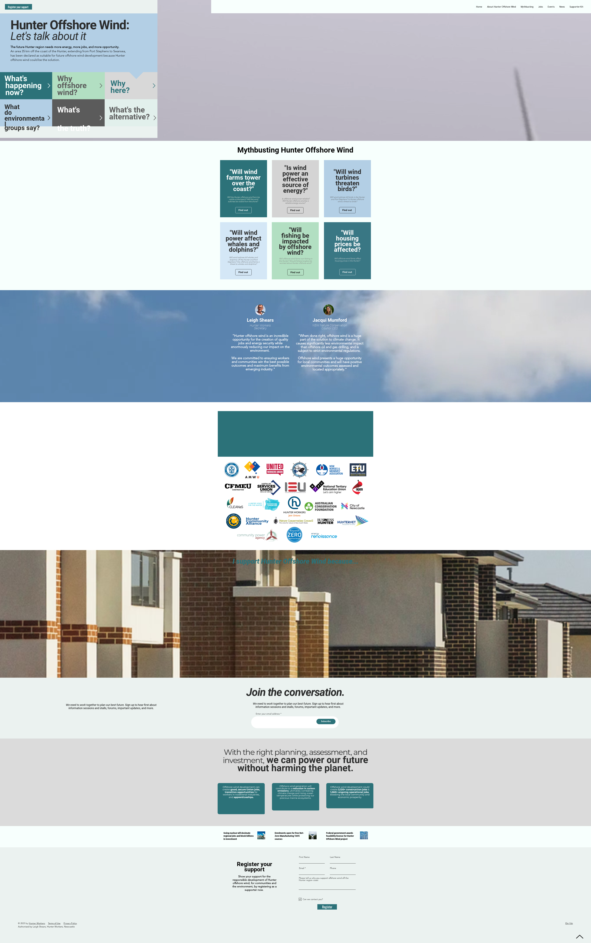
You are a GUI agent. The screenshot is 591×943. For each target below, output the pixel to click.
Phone (333, 868)
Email (301, 868)
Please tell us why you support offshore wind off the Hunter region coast (324, 879)
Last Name (335, 857)
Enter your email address (268, 714)
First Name (304, 857)
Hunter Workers (37, 923)
